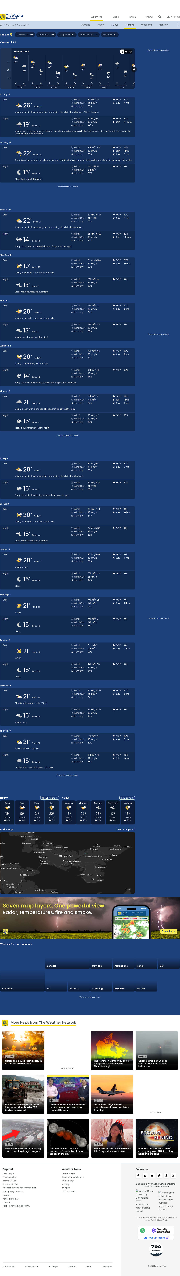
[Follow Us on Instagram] (145, 1175)
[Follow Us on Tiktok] (159, 1175)
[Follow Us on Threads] (166, 1175)
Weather (10, 25)
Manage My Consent (13, 1191)
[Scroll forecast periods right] (134, 69)
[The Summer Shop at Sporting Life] (169, 980)
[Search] (159, 16)
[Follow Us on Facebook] (138, 1175)
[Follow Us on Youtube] (152, 1175)
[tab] (122, 52)
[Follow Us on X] (173, 1175)
